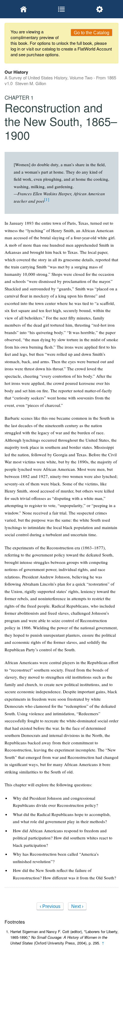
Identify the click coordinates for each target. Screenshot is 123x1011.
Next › (77, 906)
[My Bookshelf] (24, 9)
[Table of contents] (62, 9)
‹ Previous (50, 906)
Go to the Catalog (91, 32)
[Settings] (99, 9)
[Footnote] (46, 199)
